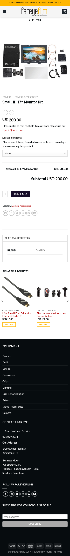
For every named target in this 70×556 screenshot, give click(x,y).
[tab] (35, 238)
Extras (6, 400)
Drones (6, 356)
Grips (5, 381)
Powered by (47, 551)
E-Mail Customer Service (16, 430)
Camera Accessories (26, 97)
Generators (8, 374)
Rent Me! (20, 193)
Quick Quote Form (12, 129)
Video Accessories (12, 406)
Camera (6, 97)
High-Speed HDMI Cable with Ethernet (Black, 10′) (16, 314)
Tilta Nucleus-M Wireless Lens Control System (51, 314)
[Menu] (4, 11)
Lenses (6, 368)
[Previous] (2, 307)
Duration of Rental (12, 137)
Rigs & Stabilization (13, 393)
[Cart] (64, 11)
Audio (5, 362)
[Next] (67, 307)
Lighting (7, 387)
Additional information (17, 238)
